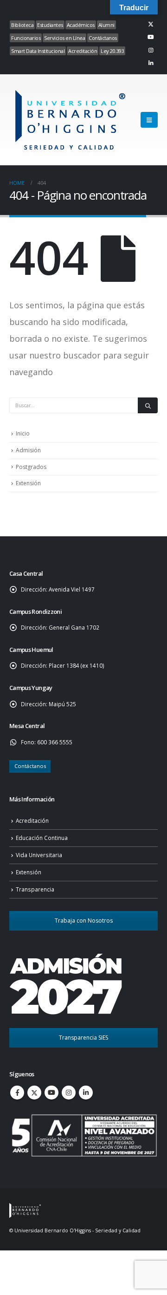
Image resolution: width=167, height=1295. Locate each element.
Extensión (28, 483)
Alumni (106, 24)
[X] (150, 24)
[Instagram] (150, 50)
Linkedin (86, 1093)
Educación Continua (42, 837)
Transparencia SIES (83, 1037)
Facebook (17, 1093)
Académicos (81, 24)
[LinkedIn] (150, 63)
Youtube (51, 1093)
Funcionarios (25, 37)
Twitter (34, 1093)
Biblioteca (22, 24)
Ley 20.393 (112, 50)
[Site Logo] (69, 120)
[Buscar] (148, 405)
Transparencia (35, 889)
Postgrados (31, 467)
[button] (149, 120)
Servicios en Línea (64, 37)
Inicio (23, 433)
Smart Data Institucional (37, 50)
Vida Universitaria (39, 855)
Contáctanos (103, 37)
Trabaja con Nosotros (84, 920)
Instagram (69, 1093)
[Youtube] (150, 37)
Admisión (28, 450)
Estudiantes (50, 24)
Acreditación (82, 50)
